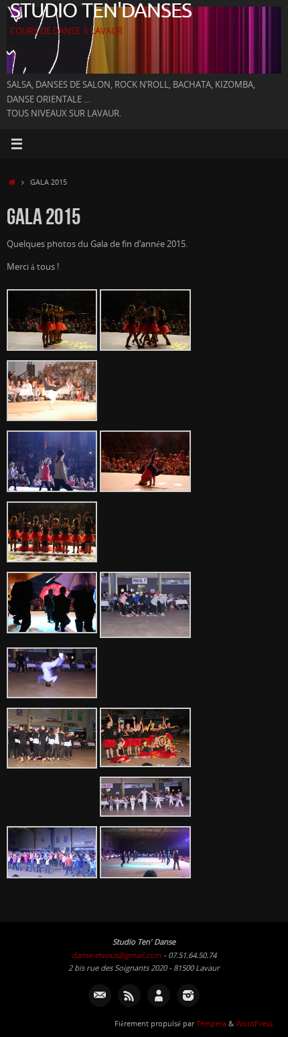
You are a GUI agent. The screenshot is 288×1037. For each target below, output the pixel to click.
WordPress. (255, 1023)
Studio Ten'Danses (101, 11)
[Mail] (99, 995)
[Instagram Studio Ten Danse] (188, 995)
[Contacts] (158, 995)
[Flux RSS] (129, 995)
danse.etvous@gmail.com (116, 955)
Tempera (211, 1023)
